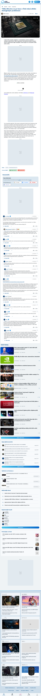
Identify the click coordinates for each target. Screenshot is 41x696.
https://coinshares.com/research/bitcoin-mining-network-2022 (13, 281)
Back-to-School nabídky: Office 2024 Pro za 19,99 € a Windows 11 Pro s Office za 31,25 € (25, 384)
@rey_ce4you (7, 231)
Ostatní (9, 6)
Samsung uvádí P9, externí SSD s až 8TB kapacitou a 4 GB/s (29, 683)
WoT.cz (4, 539)
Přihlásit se (37, 1)
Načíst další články (20, 437)
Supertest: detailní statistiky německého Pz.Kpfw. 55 (13, 551)
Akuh (6, 279)
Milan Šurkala (6, 13)
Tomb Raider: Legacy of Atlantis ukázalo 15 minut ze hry (29, 630)
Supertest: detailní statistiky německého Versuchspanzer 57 (15, 538)
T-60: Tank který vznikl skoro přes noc (28, 659)
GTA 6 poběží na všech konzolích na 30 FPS (29, 633)
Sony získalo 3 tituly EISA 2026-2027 (28, 680)
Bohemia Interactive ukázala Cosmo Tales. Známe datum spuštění (9, 613)
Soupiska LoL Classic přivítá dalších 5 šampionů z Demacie (10, 660)
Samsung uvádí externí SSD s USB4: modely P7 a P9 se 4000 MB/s (26, 375)
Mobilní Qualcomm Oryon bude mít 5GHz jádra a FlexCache (26, 402)
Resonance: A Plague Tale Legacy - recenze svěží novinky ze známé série (10, 610)
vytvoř (30, 179)
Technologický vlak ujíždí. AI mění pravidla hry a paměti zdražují (10, 634)
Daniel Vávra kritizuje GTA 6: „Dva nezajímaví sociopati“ (10, 684)
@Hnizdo (6, 270)
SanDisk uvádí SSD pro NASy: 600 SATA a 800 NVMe (25, 429)
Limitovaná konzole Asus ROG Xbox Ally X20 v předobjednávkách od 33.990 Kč (25, 420)
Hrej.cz (4, 535)
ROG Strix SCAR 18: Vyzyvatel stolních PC (29, 612)
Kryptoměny (14, 6)
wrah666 (7, 330)
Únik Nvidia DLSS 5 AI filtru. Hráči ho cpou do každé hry (10, 681)
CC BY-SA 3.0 (25, 92)
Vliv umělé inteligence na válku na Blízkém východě (9, 630)
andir (6, 239)
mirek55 (7, 305)
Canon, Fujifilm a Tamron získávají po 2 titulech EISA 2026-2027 (30, 677)
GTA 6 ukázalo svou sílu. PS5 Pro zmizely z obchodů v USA (14, 534)
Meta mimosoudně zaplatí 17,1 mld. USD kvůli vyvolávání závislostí (25, 348)
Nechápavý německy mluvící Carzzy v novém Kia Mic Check (10, 657)
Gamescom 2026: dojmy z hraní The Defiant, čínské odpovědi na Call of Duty (18, 547)
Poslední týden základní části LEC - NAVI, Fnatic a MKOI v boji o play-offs (10, 654)
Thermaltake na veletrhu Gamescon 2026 (25, 365)
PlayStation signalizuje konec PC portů (29, 635)
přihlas (19, 179)
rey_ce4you (7, 216)
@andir (6, 247)
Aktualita (5, 6)
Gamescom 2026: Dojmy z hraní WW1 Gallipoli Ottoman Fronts (15, 543)
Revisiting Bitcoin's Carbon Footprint (11, 75)
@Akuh (6, 332)
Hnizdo (7, 261)
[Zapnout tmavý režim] (32, 2)
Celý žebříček (20, 527)
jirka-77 (7, 253)
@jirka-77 (6, 306)
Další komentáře (20, 466)
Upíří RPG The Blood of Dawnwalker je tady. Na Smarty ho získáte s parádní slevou (10, 607)
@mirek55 (7, 313)
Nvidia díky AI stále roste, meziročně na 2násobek (27, 356)
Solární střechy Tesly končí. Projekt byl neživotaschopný (24, 393)
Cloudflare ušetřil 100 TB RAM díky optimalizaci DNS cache (10, 637)
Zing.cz (4, 548)
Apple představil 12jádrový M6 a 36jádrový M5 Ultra (26, 411)
